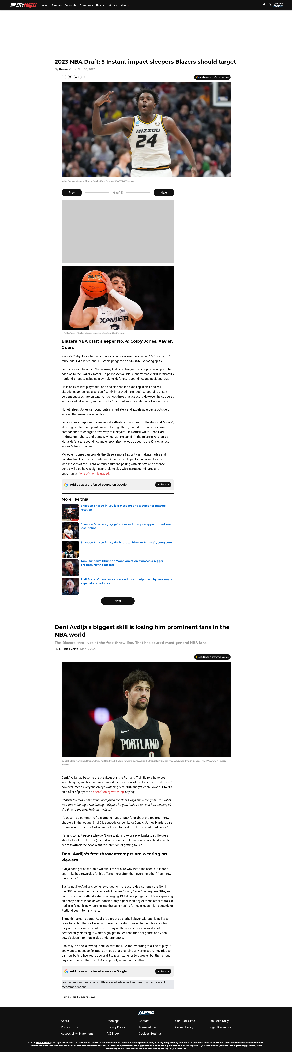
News (44, 5)
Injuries (112, 5)
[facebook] (264, 4)
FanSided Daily (219, 1021)
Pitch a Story (69, 1027)
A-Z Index (113, 1033)
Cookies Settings (150, 1033)
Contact (144, 1021)
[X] (270, 4)
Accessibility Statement (77, 1033)
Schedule (71, 5)
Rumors (56, 5)
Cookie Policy (184, 1027)
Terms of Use (148, 1027)
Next (164, 192)
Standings (86, 5)
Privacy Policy (116, 1027)
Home (65, 996)
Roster (100, 5)
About (65, 1021)
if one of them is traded (93, 473)
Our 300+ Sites (185, 1021)
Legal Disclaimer (220, 1027)
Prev (72, 192)
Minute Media (43, 1042)
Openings (113, 1021)
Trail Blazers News (84, 996)
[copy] (82, 77)
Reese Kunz (67, 69)
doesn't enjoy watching (108, 792)
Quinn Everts (68, 649)
